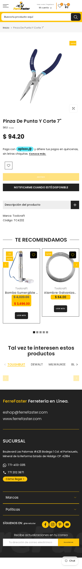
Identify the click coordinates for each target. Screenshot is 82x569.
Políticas (13, 509)
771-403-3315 (16, 465)
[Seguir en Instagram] (52, 524)
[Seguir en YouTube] (67, 524)
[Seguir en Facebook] (45, 524)
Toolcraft (19, 216)
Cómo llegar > (15, 479)
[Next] (76, 265)
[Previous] (6, 265)
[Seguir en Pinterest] (59, 524)
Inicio (6, 27)
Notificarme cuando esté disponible (41, 187)
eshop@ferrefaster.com (25, 412)
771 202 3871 (16, 472)
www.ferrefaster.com (22, 418)
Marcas (12, 497)
